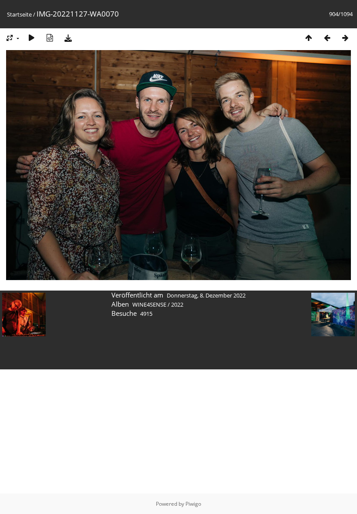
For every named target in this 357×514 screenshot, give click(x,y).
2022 (177, 304)
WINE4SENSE (149, 304)
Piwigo (193, 503)
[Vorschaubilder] (309, 38)
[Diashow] (31, 38)
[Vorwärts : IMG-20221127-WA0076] (345, 38)
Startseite (19, 14)
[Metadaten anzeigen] (49, 38)
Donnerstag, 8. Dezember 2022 (206, 295)
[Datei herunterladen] (68, 38)
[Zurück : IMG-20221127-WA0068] (327, 38)
